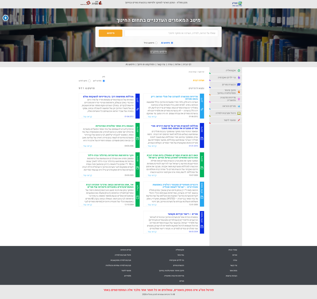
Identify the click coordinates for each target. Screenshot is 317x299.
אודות (178, 64)
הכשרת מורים (178, 265)
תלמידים (127, 275)
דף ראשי (201, 72)
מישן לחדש (83, 80)
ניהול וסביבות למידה (123, 255)
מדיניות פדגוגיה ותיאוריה (174, 275)
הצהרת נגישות (231, 275)
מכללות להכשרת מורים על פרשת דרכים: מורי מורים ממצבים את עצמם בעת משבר (174, 127)
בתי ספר (180, 255)
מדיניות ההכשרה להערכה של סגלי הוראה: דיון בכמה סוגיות (174, 98)
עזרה (170, 64)
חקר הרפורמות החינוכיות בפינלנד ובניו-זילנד (110, 155)
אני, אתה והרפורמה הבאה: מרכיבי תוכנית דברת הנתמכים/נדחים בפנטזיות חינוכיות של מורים (109, 186)
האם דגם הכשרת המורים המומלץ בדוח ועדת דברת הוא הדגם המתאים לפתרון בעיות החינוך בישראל (172, 156)
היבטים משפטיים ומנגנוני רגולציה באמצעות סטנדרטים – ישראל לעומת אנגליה (175, 186)
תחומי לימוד (126, 270)
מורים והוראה (125, 249)
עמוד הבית (233, 249)
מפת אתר (233, 270)
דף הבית (187, 64)
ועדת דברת (192, 72)
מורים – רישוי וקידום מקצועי (183, 214)
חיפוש (110, 33)
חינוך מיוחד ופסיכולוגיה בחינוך (171, 270)
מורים (181, 281)
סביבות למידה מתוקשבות (121, 260)
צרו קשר (161, 64)
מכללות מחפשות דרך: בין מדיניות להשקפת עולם (108, 96)
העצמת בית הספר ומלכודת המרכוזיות (114, 126)
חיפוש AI (130, 64)
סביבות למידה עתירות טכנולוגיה (118, 265)
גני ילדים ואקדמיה (176, 260)
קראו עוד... (151, 116)
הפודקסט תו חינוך (146, 64)
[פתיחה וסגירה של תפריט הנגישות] (6, 18)
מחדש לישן (97, 80)
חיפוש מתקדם (158, 51)
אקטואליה (180, 249)
